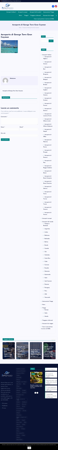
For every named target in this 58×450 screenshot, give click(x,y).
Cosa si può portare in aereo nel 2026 (44, 18)
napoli (23, 420)
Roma (18, 428)
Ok (29, 447)
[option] (9, 350)
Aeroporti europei (22, 12)
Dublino (18, 402)
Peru (46, 290)
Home (20, 27)
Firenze (18, 404)
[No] (56, 446)
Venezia (18, 437)
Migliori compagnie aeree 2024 (21, 417)
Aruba (46, 232)
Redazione (13, 78)
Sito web (3, 133)
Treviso (18, 435)
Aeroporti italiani (10, 12)
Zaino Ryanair (19, 439)
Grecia (24, 406)
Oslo (25, 422)
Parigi (24, 424)
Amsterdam (19, 377)
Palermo (18, 424)
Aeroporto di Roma (20, 373)
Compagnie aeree (20, 394)
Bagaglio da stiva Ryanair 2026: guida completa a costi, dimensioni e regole (8, 351)
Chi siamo (4, 403)
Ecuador (47, 268)
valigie (23, 435)
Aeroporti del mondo (35, 12)
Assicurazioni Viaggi (48, 12)
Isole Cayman (48, 281)
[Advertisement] (19, 62)
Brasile (46, 245)
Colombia (47, 255)
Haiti (46, 277)
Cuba (46, 261)
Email (21, 127)
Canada (47, 248)
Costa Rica (47, 258)
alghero (18, 375)
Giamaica (47, 271)
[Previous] (52, 339)
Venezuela (47, 297)
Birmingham (19, 388)
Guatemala (47, 274)
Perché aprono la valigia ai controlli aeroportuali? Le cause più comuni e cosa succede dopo (35, 351)
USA (46, 294)
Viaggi (26, 15)
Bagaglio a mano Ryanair (22, 381)
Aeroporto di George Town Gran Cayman (31, 27)
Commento (4, 116)
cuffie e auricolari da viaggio (21, 399)
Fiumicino (24, 404)
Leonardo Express (20, 408)
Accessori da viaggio (48, 15)
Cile (46, 251)
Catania (18, 392)
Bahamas (47, 235)
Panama (47, 284)
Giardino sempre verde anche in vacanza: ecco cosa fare (36, 386)
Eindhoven (25, 402)
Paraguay (47, 287)
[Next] (54, 339)
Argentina (47, 228)
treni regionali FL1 (20, 433)
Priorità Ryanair (20, 426)
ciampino (24, 392)
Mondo (46, 316)
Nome (3, 127)
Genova (18, 406)
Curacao (47, 264)
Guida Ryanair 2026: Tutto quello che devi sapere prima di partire (22, 353)
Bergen (18, 386)
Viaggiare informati (35, 15)
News (20, 15)
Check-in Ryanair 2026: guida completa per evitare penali (49, 353)
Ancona (18, 379)
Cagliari (24, 390)
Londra (24, 410)
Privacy (4, 408)
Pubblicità (4, 405)
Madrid (18, 412)
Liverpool (19, 410)
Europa (46, 309)
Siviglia (23, 428)
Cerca (43, 36)
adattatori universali (21, 368)
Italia (46, 313)
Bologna (18, 390)
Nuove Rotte (19, 422)
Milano (18, 420)
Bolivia (46, 241)
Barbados (47, 238)
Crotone (18, 396)
